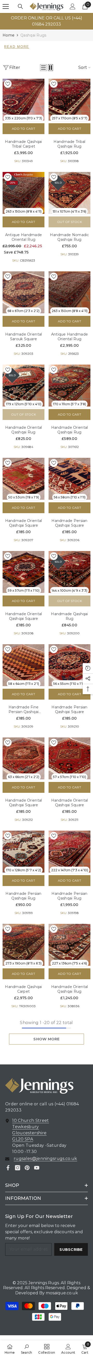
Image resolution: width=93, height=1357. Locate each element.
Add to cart (23, 128)
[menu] (6, 6)
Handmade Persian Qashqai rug (23, 896)
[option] (46, 21)
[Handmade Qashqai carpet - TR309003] (23, 945)
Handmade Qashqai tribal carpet (23, 144)
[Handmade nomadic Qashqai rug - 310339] (69, 193)
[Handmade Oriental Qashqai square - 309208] (23, 572)
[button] (43, 67)
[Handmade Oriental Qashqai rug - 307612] (69, 386)
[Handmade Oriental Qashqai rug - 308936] (69, 945)
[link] (26, 1348)
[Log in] (72, 6)
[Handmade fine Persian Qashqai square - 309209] (23, 665)
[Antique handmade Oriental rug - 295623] (69, 292)
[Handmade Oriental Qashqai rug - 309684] (23, 386)
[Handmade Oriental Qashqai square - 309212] (23, 758)
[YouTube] (37, 1168)
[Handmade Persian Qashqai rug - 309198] (69, 852)
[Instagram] (17, 1168)
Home (8, 35)
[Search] (20, 6)
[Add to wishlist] (8, 84)
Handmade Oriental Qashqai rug (23, 429)
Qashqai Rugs (33, 35)
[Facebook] (8, 1168)
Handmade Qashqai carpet (23, 989)
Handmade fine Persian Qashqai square (24, 709)
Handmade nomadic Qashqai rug (69, 237)
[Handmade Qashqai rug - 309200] (69, 572)
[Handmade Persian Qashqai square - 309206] (69, 479)
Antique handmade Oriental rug (23, 237)
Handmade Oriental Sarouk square (23, 336)
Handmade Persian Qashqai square (69, 523)
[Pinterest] (27, 1168)
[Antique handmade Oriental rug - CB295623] (23, 193)
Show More (46, 1039)
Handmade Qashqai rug (69, 616)
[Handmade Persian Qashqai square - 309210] (69, 665)
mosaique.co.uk (61, 1292)
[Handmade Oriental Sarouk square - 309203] (23, 292)
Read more (16, 47)
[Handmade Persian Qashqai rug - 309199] (23, 852)
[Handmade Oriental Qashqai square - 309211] (69, 758)
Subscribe (71, 1249)
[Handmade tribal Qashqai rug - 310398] (69, 100)
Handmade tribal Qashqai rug (69, 144)
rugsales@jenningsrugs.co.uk (45, 1158)
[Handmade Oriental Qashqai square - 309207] (23, 479)
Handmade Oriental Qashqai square (23, 523)
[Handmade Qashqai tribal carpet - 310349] (23, 100)
